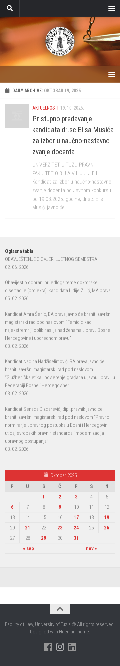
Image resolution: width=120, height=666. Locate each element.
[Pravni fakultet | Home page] (60, 41)
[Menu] (111, 8)
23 (60, 528)
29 (43, 538)
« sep (28, 548)
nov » (91, 548)
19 (106, 517)
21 (27, 528)
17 (76, 517)
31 (76, 538)
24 (76, 528)
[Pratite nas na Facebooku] (48, 647)
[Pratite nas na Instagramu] (60, 647)
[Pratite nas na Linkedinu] (72, 647)
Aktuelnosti (45, 108)
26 (106, 528)
